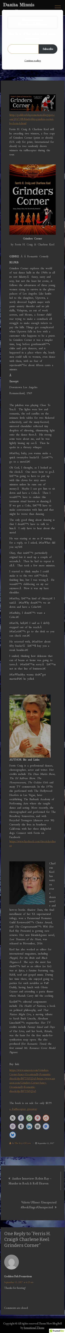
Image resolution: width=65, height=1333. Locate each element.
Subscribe (48, 49)
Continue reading (32, 60)
